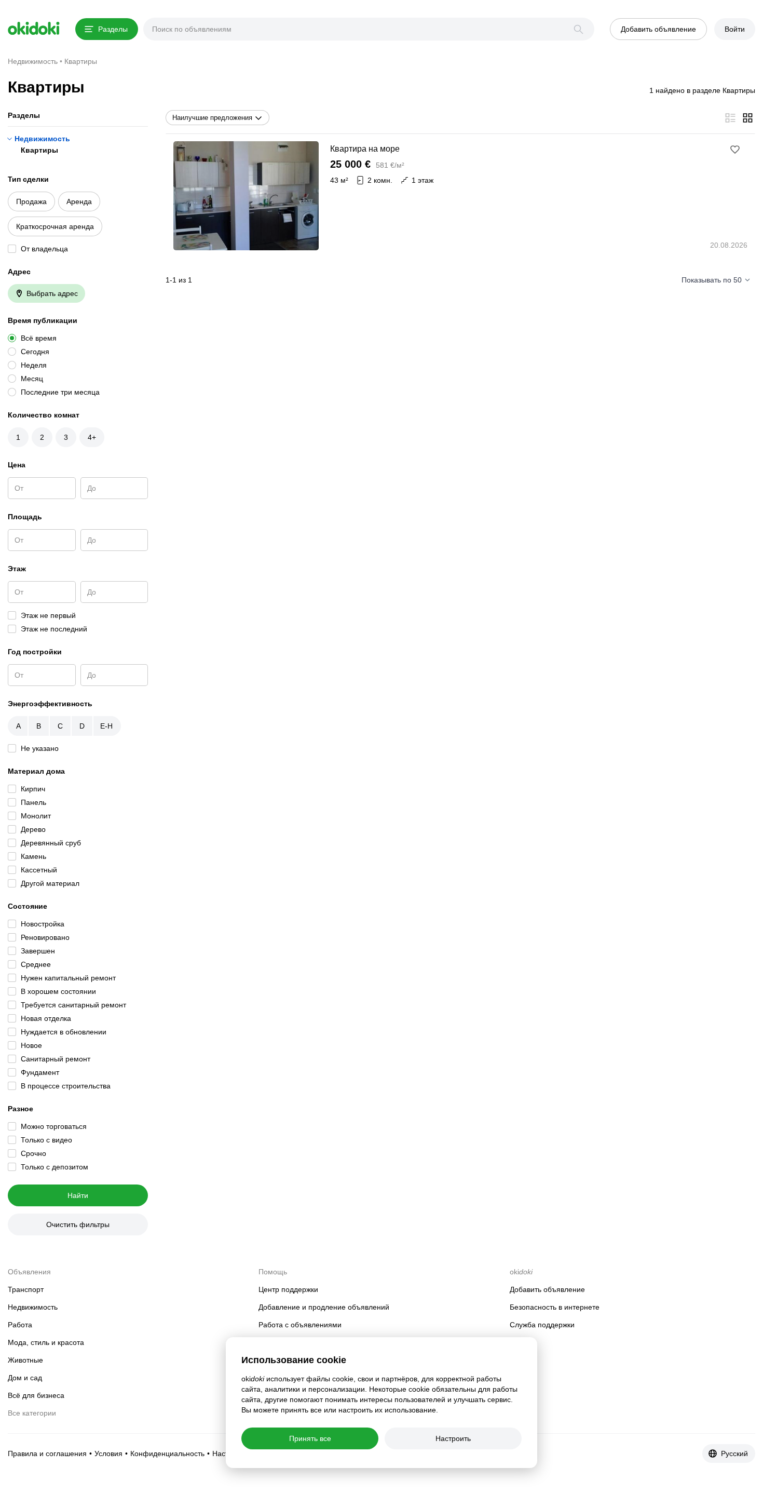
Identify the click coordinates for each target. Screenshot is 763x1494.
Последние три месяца (60, 392)
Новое (31, 1045)
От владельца (44, 249)
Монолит (36, 816)
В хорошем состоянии (58, 991)
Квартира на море (365, 148)
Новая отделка (46, 1018)
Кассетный (39, 870)
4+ (92, 437)
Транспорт (26, 1289)
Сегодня (35, 351)
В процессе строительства (66, 1086)
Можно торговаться (54, 1126)
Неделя (34, 365)
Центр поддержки (288, 1289)
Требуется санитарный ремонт (73, 1005)
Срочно (33, 1153)
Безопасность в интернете (555, 1307)
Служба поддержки (542, 1325)
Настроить (453, 1438)
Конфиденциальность (167, 1453)
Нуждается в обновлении (63, 1032)
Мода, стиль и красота (46, 1342)
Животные (25, 1360)
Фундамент (40, 1072)
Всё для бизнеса (36, 1395)
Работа (20, 1325)
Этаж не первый (48, 615)
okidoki (34, 28)
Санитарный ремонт (55, 1059)
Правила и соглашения (47, 1453)
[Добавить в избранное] (735, 149)
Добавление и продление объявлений (323, 1307)
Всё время (39, 338)
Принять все (310, 1438)
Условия (108, 1453)
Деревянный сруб (51, 843)
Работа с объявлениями (300, 1325)
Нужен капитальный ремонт (68, 978)
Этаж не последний (54, 629)
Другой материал (50, 883)
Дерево (33, 829)
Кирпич (33, 789)
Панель (33, 802)
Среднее (36, 964)
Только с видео (46, 1140)
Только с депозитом (54, 1167)
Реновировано (45, 937)
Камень (33, 856)
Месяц (32, 378)
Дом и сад (25, 1378)
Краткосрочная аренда (55, 226)
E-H (106, 726)
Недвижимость (42, 138)
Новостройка (42, 924)
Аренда (79, 201)
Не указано (40, 748)
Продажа (31, 201)
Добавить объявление (547, 1289)
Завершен (38, 951)
